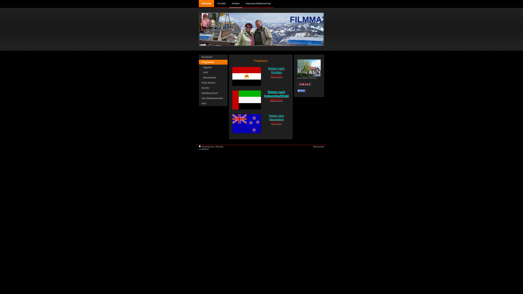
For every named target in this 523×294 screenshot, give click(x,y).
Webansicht (318, 146)
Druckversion (208, 146)
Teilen (302, 91)
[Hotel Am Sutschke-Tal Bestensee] (309, 68)
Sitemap (219, 146)
